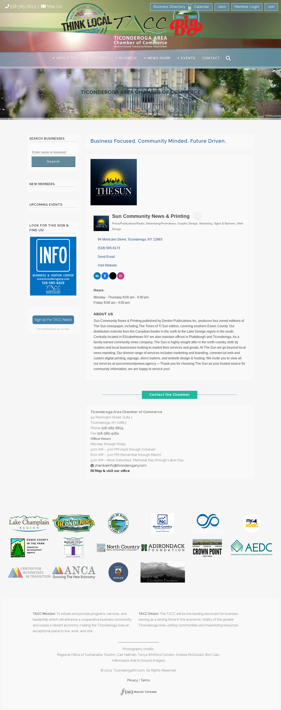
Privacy (132, 680)
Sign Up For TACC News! (53, 320)
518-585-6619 (23, 6)
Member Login (247, 7)
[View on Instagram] (120, 278)
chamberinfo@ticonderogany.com (120, 465)
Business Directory (169, 7)
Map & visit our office (112, 471)
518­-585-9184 (108, 433)
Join (271, 7)
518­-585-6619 (112, 428)
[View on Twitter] (112, 278)
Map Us (54, 6)
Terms (145, 680)
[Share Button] (197, 216)
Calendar (201, 7)
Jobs (222, 7)
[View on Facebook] (105, 278)
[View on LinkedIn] (97, 278)
